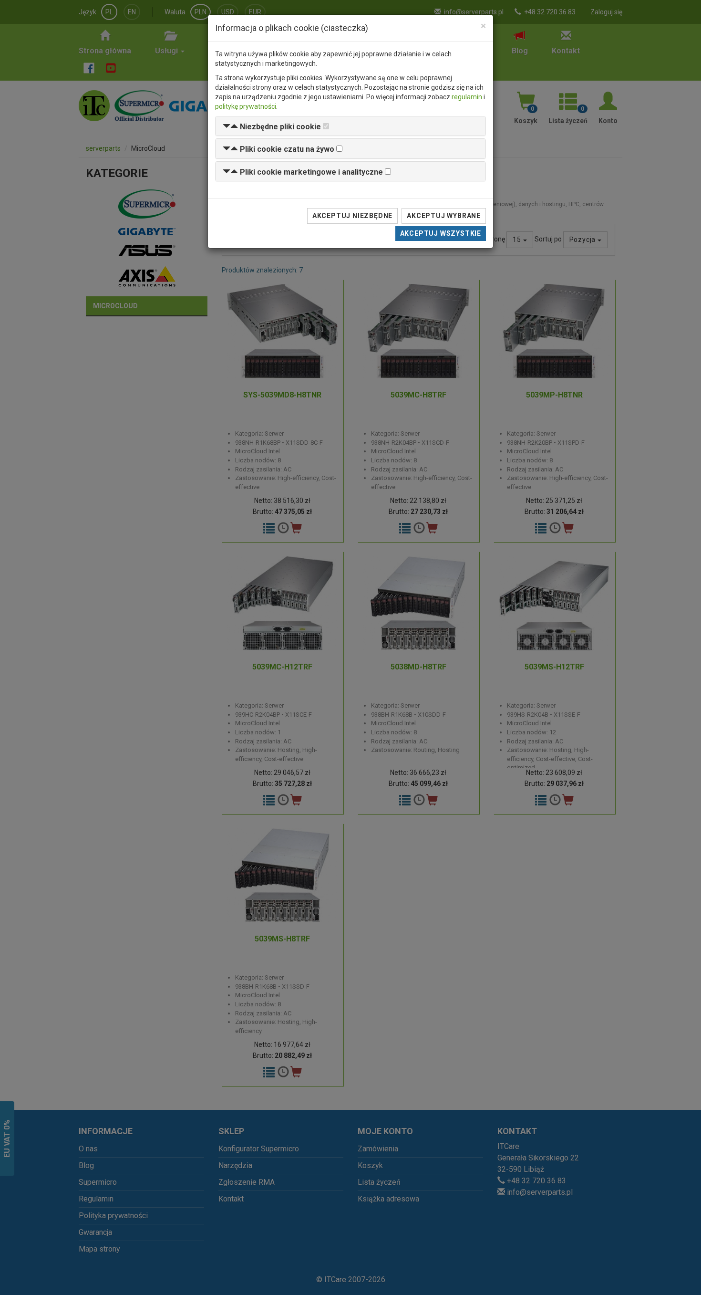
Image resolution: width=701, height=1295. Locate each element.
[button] (272, 126)
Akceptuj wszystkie (440, 233)
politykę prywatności (245, 106)
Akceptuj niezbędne (352, 215)
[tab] (350, 126)
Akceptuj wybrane (444, 215)
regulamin (467, 97)
